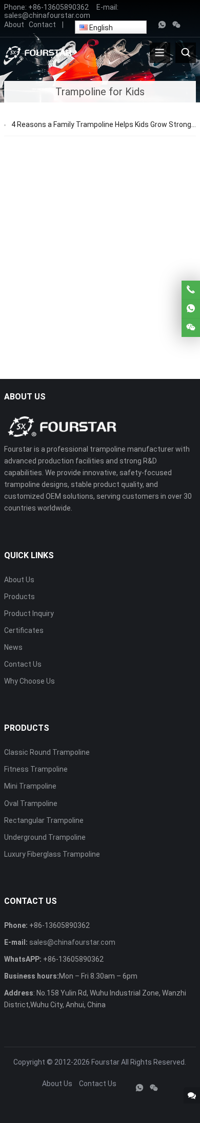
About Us (19, 580)
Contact (42, 24)
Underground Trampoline (45, 837)
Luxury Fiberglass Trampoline (52, 854)
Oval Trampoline (30, 803)
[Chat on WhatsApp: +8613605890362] (191, 309)
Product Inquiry (29, 613)
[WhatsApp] (162, 25)
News (13, 647)
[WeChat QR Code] (191, 328)
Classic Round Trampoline (47, 752)
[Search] (185, 53)
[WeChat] (176, 25)
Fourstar (105, 1062)
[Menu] (160, 53)
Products (19, 596)
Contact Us (23, 664)
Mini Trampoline (30, 786)
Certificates (24, 630)
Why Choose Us (29, 681)
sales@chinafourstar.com (47, 15)
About (14, 24)
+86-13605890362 (58, 7)
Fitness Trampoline (36, 769)
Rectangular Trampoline (44, 820)
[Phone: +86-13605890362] (191, 290)
